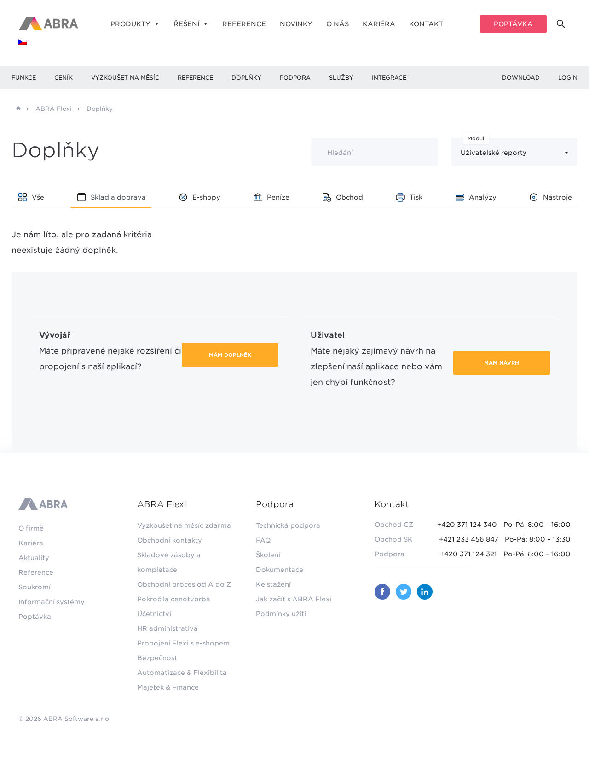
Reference (244, 24)
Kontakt (426, 24)
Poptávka (513, 24)
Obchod (349, 197)
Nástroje (557, 197)
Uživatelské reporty (494, 152)
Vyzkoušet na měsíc (125, 77)
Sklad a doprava (118, 197)
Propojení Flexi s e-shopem (183, 643)
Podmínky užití (281, 613)
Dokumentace (279, 569)
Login (567, 77)
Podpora (295, 77)
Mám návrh (501, 363)
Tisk (416, 197)
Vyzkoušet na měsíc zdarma (184, 525)
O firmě (31, 528)
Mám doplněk (230, 355)
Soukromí (34, 587)
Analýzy (483, 197)
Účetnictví (154, 613)
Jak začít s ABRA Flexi (294, 599)
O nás (337, 24)
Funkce (24, 77)
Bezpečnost (157, 658)
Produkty (130, 24)
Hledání (340, 152)
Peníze (278, 197)
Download (521, 77)
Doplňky (246, 77)
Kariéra (379, 24)
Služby (341, 77)
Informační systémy (51, 601)
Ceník (63, 77)
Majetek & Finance (168, 687)
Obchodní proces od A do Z (184, 584)
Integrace (389, 77)
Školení (268, 555)
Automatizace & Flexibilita (182, 672)
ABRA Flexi (53, 108)
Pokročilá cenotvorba (173, 599)
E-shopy (206, 197)
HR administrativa (167, 628)
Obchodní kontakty (169, 540)
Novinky (296, 24)
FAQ (263, 540)
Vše (38, 197)
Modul (476, 138)
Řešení (186, 24)
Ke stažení (273, 584)
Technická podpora (288, 525)
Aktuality (33, 557)
